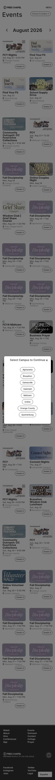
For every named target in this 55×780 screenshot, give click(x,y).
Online (27, 402)
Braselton (27, 376)
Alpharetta (28, 369)
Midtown (27, 395)
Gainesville (27, 382)
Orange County (27, 408)
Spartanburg (27, 414)
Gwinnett (27, 389)
